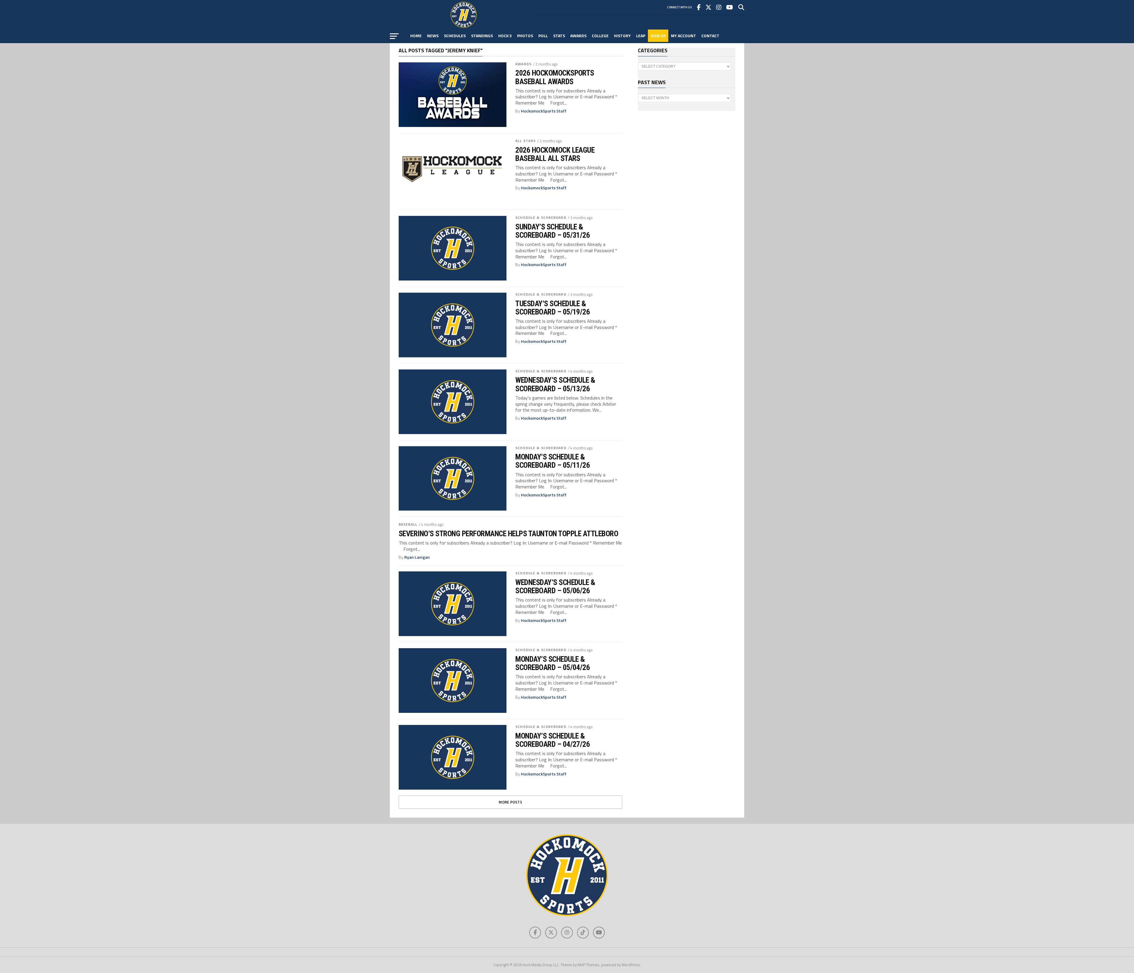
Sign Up (658, 35)
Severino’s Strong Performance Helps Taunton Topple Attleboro (508, 533)
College (600, 35)
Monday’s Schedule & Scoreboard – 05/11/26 (552, 461)
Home (416, 35)
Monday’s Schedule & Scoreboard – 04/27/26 (552, 740)
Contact (710, 35)
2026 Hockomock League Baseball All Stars (554, 154)
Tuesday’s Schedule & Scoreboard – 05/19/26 (552, 307)
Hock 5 (505, 35)
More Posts (510, 802)
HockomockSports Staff (543, 111)
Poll (543, 35)
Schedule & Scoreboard (540, 217)
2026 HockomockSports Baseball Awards (554, 77)
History (622, 35)
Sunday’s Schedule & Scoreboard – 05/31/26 (552, 231)
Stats (559, 35)
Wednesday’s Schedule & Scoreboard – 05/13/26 (555, 384)
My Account (683, 35)
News (433, 35)
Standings (482, 35)
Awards (578, 35)
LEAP (640, 35)
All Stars (525, 141)
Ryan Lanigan (417, 557)
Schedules (455, 35)
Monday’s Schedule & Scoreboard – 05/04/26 (552, 663)
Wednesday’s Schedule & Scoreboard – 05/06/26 (555, 586)
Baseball (408, 524)
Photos (525, 35)
